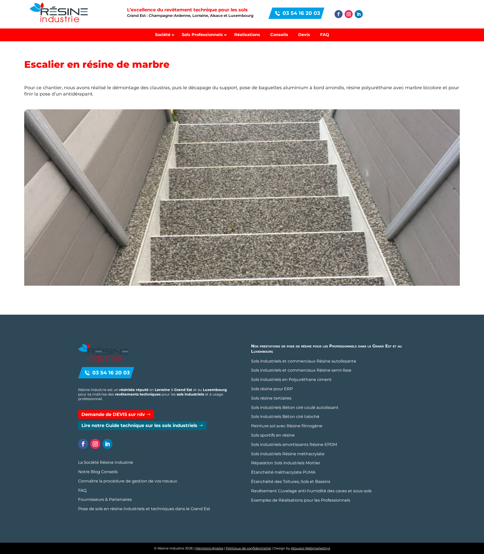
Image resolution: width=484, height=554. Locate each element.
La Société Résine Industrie (105, 462)
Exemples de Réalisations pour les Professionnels (300, 500)
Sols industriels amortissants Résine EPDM (294, 444)
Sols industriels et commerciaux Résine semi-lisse (301, 370)
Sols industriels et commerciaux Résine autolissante (303, 361)
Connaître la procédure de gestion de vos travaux (127, 481)
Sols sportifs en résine (273, 435)
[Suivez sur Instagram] (349, 14)
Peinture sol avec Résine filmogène (286, 425)
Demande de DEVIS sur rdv (113, 414)
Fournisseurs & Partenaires (105, 499)
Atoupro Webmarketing (310, 548)
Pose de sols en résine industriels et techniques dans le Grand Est (144, 508)
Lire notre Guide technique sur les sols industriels (139, 425)
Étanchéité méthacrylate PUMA (283, 472)
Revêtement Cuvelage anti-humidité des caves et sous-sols (311, 490)
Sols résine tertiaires (271, 398)
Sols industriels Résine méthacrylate (287, 453)
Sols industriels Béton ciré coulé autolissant (295, 407)
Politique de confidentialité (248, 548)
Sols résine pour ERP (272, 388)
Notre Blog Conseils (98, 471)
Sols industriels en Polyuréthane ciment (291, 379)
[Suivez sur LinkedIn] (359, 14)
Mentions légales (209, 548)
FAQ (82, 490)
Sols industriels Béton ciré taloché (285, 416)
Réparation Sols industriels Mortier (285, 463)
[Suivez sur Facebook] (339, 14)
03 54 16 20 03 (301, 13)
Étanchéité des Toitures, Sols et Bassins (290, 481)
